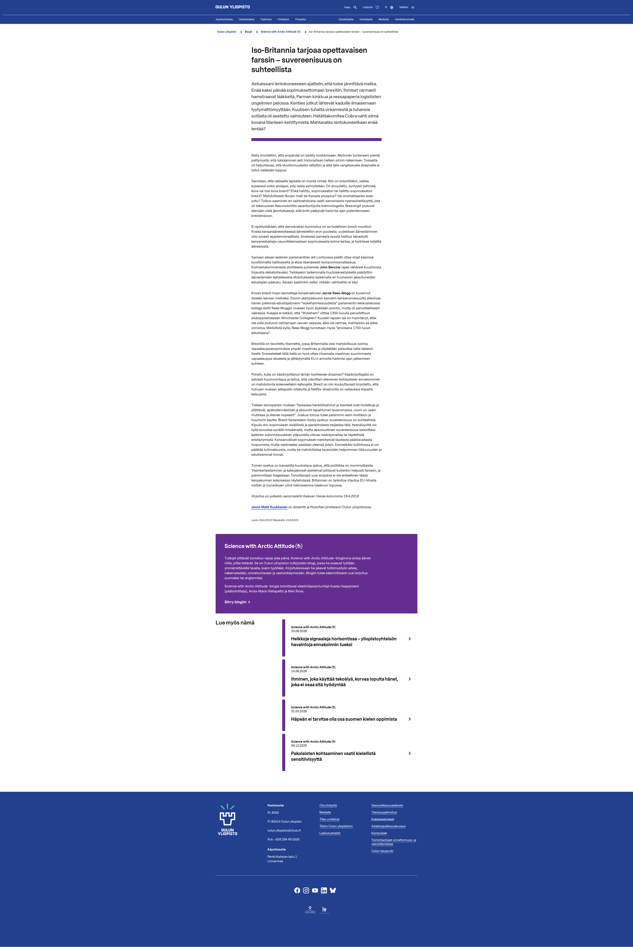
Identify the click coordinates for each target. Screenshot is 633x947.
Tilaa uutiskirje (329, 819)
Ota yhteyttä (328, 805)
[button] (406, 7)
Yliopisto (300, 19)
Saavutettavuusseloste (387, 805)
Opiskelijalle (345, 19)
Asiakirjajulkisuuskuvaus (388, 826)
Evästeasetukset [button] (382, 819)
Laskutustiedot (330, 833)
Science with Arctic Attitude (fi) (281, 32)
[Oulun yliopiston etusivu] (243, 7)
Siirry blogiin (235, 602)
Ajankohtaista (224, 19)
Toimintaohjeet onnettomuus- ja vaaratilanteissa (393, 842)
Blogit (248, 32)
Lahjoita (368, 7)
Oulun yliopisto (226, 32)
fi (390, 10)
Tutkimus (265, 19)
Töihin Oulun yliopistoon (336, 826)
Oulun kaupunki (382, 851)
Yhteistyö (283, 19)
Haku (347, 7)
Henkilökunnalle (404, 19)
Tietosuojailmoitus (384, 812)
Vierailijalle (366, 19)
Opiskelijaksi (246, 19)
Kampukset (379, 833)
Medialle (383, 19)
